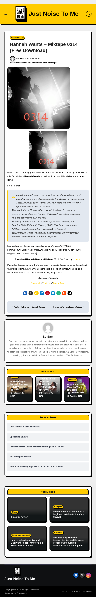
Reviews (72, 380)
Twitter (47, 283)
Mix (45, 63)
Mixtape (52, 63)
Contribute (75, 591)
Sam (22, 58)
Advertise (87, 591)
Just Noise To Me (53, 13)
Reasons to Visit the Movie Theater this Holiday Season (47, 383)
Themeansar (22, 593)
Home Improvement (21, 535)
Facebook (36, 283)
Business (58, 533)
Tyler (17, 390)
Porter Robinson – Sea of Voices (29, 307)
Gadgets (58, 507)
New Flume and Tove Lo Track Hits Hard (75, 387)
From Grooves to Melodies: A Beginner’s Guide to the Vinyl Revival (68, 514)
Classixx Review (19, 517)
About (64, 591)
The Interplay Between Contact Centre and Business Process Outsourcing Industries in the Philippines (68, 541)
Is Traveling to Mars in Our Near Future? (19, 384)
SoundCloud (59, 283)
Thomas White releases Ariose (68, 307)
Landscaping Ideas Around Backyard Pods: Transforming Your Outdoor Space (27, 543)
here (77, 259)
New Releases (17, 38)
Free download (20, 63)
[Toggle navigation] (5, 14)
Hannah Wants (35, 63)
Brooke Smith (78, 393)
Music (14, 512)
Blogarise (8, 593)
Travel (14, 377)
